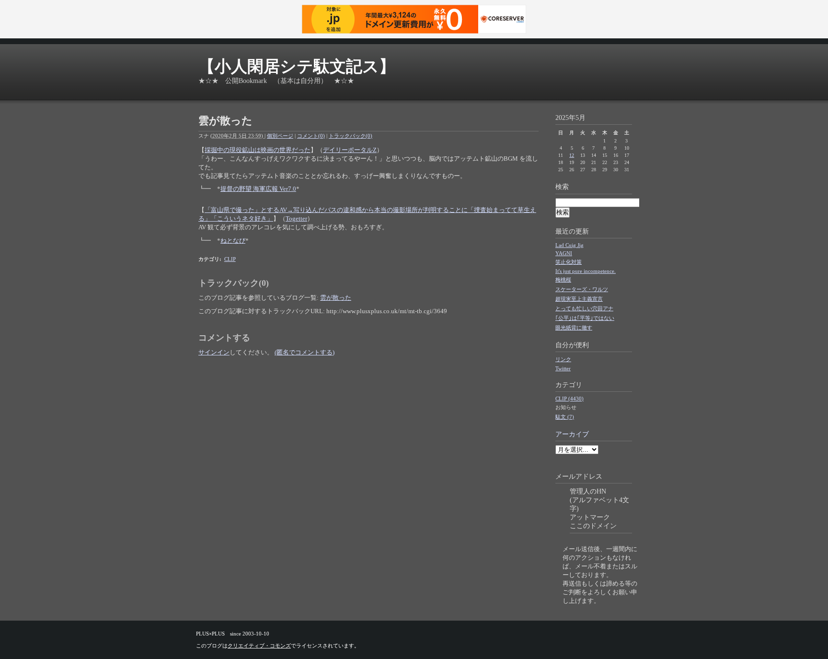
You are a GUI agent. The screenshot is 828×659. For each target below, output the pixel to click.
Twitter (563, 368)
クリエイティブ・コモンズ (259, 645)
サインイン (214, 352)
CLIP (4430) (569, 398)
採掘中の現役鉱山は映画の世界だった (257, 149)
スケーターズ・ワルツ (581, 289)
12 (571, 155)
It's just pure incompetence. (585, 271)
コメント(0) (311, 136)
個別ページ (280, 136)
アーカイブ (572, 434)
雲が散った (335, 297)
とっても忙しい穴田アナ (584, 308)
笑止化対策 (568, 262)
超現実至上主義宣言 (579, 299)
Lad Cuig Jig (569, 245)
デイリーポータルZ (350, 149)
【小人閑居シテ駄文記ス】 (296, 66)
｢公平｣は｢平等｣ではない (584, 318)
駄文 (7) (564, 417)
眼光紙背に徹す (573, 327)
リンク (563, 359)
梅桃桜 (563, 279)
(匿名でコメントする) (304, 352)
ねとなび (232, 240)
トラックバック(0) (350, 136)
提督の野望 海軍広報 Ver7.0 (258, 188)
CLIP (230, 259)
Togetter (296, 218)
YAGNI (563, 253)
